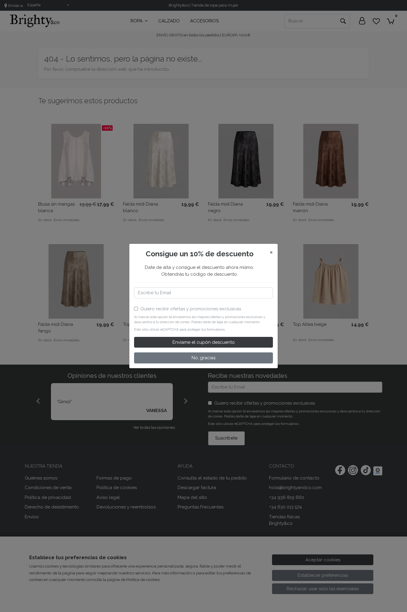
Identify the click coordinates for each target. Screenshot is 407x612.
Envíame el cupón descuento (204, 342)
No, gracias (203, 357)
